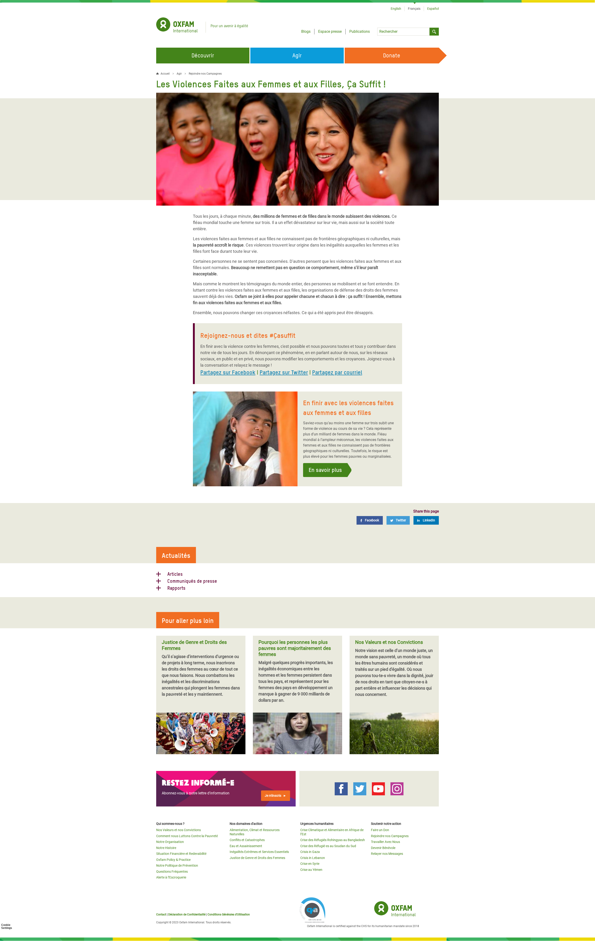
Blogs (306, 31)
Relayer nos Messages (387, 853)
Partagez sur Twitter (284, 372)
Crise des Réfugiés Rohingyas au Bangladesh (332, 840)
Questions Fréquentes (172, 871)
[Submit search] (434, 32)
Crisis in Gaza (310, 852)
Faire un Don (380, 830)
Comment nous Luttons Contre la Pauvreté (187, 836)
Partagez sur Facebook (227, 372)
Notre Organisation (170, 842)
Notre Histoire (166, 848)
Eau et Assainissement (246, 846)
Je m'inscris (273, 795)
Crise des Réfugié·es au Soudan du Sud (328, 846)
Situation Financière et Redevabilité (181, 853)
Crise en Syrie (309, 863)
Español (433, 8)
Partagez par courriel (337, 372)
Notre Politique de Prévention (177, 865)
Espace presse (330, 31)
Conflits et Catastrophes (247, 840)
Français (414, 8)
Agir (179, 73)
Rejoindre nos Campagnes (205, 73)
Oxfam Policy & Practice (173, 860)
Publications (359, 31)
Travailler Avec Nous (385, 842)
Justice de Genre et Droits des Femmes (257, 858)
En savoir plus (325, 470)
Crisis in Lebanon (312, 858)
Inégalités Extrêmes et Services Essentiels (259, 852)
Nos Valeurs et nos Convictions (178, 830)
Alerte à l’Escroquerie (171, 877)
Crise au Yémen (311, 870)
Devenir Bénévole (383, 848)
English (396, 8)
